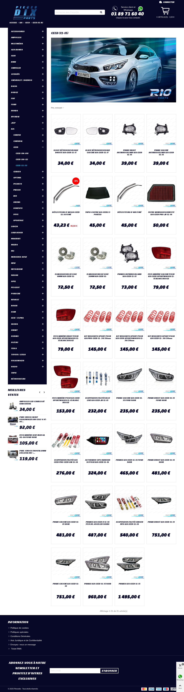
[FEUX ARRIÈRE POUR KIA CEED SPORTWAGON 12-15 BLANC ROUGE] (65, 379)
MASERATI (15, 238)
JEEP (13, 123)
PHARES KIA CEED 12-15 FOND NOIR (129, 461)
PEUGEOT (15, 287)
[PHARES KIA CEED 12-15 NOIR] (97, 564)
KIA (12, 129)
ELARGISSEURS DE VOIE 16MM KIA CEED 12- (66, 275)
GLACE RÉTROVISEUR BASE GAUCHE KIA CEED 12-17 (97, 151)
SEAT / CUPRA (17, 318)
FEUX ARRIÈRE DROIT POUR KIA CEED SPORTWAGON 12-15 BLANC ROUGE (66, 338)
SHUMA (16, 202)
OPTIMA (17, 177)
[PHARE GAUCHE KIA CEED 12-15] (65, 564)
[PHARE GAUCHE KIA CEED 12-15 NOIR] (65, 502)
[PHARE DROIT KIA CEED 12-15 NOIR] (161, 440)
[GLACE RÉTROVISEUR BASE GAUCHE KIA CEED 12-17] (97, 131)
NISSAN (14, 275)
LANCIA (14, 226)
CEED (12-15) (21, 165)
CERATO (17, 171)
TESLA (14, 348)
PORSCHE (15, 293)
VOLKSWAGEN (17, 360)
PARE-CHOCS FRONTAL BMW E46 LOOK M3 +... (32, 452)
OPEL (13, 281)
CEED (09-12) (22, 159)
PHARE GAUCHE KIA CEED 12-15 (66, 585)
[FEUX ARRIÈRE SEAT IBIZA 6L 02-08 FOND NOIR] (13, 440)
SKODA (14, 324)
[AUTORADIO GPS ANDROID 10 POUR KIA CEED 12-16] (97, 440)
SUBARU (15, 336)
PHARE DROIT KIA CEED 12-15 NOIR (161, 461)
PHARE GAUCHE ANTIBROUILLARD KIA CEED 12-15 (161, 152)
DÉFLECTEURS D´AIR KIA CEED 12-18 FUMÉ (66, 213)
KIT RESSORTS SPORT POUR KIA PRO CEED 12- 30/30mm (97, 337)
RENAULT (15, 299)
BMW (13, 62)
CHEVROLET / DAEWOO (21, 80)
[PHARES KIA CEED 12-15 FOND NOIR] (129, 440)
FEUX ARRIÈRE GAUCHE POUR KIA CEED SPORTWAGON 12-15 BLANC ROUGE (161, 276)
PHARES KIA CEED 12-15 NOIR (97, 584)
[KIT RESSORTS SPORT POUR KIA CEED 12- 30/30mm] (161, 317)
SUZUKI (14, 342)
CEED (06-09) (22, 153)
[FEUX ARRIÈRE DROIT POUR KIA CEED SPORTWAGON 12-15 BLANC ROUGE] (65, 317)
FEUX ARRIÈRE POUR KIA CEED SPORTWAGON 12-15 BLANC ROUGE (66, 400)
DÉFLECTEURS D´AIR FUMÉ (129, 212)
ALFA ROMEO (17, 49)
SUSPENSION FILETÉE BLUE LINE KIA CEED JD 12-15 (97, 399)
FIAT (13, 98)
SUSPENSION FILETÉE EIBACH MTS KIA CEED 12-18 (129, 523)
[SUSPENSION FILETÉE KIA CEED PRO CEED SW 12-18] (65, 440)
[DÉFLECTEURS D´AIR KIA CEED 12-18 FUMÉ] (65, 193)
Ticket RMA (15, 649)
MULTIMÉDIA (17, 43)
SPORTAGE (18, 220)
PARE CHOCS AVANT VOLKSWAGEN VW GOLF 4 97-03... (33, 419)
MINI (13, 263)
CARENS (17, 135)
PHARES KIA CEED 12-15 (129, 584)
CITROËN (15, 74)
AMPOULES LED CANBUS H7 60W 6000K (32, 402)
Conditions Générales (20, 636)
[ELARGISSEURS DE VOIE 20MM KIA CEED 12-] (97, 255)
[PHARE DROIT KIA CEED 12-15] (161, 502)
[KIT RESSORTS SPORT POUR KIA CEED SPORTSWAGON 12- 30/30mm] (129, 317)
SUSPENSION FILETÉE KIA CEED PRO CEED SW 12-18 (66, 461)
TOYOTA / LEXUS (18, 354)
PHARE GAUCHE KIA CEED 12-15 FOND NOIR (129, 399)
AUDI (13, 55)
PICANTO (17, 183)
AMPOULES (16, 37)
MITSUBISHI (17, 269)
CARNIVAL (18, 141)
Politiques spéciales (19, 632)
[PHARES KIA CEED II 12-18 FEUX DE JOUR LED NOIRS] (97, 502)
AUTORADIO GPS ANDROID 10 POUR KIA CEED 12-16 (97, 461)
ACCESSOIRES (18, 31)
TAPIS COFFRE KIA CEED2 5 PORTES (97, 213)
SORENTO (18, 208)
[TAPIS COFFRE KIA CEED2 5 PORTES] (97, 193)
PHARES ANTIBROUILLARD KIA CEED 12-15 (129, 275)
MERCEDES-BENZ (19, 257)
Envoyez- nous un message (23, 644)
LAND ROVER (17, 232)
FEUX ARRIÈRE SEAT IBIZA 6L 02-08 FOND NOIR (32, 436)
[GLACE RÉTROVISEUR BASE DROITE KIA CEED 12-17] (65, 131)
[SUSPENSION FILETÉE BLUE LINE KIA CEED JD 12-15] (97, 379)
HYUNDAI (15, 116)
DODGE (14, 92)
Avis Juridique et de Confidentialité (26, 640)
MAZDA (14, 244)
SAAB (13, 311)
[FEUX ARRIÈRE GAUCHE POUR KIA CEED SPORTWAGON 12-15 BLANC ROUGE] (161, 255)
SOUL (16, 214)
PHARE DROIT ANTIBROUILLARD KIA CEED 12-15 (129, 152)
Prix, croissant (56, 108)
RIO (15, 196)
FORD (13, 104)
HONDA (14, 110)
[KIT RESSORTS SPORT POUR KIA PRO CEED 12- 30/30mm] (97, 317)
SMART (14, 330)
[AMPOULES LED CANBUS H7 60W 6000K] (13, 406)
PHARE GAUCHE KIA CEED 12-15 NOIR (66, 523)
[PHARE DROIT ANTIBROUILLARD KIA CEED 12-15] (129, 131)
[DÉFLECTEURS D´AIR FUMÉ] (129, 193)
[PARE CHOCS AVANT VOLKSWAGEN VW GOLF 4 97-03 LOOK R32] (13, 422)
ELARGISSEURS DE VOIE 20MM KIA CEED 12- (98, 275)
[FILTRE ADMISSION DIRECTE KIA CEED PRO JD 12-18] (161, 193)
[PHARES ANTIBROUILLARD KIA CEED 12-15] (129, 255)
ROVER (14, 305)
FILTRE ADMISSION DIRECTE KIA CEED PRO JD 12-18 (161, 213)
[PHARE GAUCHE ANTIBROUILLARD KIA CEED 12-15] (161, 131)
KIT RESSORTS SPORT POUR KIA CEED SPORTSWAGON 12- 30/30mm (129, 338)
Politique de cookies (19, 628)
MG (12, 251)
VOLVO (14, 366)
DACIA (14, 86)
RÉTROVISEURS (18, 378)
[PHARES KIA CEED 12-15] (129, 564)
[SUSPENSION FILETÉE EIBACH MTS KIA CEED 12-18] (129, 502)
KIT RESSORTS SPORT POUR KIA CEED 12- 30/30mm (161, 337)
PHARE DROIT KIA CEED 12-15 (161, 522)
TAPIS (14, 372)
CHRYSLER (16, 68)
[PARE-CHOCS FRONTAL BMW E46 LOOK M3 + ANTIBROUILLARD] (13, 455)
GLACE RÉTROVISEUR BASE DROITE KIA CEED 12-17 (65, 151)
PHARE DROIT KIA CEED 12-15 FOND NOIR (161, 399)
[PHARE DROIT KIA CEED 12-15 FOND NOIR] (161, 379)
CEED (15, 147)
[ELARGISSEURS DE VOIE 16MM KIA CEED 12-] (65, 255)
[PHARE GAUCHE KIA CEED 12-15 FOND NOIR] (129, 379)
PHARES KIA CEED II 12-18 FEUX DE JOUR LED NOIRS (97, 523)
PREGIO (17, 190)
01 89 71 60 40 (127, 13)
